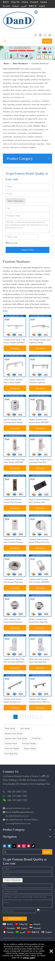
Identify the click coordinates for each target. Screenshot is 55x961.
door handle (25, 728)
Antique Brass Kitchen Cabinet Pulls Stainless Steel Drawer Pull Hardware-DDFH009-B (13, 501)
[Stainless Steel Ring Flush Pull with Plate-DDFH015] (15, 645)
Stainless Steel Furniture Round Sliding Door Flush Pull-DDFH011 (39, 541)
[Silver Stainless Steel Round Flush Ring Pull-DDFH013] (15, 605)
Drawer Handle (30, 749)
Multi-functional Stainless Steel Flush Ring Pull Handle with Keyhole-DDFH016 (39, 660)
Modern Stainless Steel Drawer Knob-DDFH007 (39, 421)
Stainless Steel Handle (13, 734)
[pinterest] (35, 35)
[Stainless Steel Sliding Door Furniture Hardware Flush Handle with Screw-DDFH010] (15, 525)
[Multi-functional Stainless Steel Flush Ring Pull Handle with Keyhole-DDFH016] (40, 645)
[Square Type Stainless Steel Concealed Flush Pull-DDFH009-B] (40, 445)
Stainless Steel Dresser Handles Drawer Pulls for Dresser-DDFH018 (39, 700)
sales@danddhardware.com (18, 808)
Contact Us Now (27, 250)
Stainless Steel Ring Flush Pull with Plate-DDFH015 (14, 660)
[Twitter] (45, 35)
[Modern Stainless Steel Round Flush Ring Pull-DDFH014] (40, 605)
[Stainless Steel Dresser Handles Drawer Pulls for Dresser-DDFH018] (40, 685)
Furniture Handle (29, 743)
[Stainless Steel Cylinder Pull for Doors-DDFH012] (40, 565)
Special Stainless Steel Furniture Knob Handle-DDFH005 (13, 421)
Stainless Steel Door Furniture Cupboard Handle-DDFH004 (37, 381)
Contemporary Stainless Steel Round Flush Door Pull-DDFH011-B (13, 581)
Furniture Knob (11, 743)
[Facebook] (49, 35)
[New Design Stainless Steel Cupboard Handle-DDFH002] (40, 326)
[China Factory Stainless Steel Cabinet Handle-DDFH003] (15, 366)
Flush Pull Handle (12, 749)
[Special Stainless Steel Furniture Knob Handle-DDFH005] (15, 406)
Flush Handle (10, 728)
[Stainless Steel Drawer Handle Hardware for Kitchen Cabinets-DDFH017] (15, 685)
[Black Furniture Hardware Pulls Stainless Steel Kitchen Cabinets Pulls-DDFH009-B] (40, 485)
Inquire (16, 348)
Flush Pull (36, 738)
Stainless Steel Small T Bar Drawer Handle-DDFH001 (15, 341)
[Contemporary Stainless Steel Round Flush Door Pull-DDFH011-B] (15, 565)
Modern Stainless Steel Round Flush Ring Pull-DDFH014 (38, 621)
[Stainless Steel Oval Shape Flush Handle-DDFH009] (15, 445)
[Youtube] (19, 846)
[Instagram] (24, 846)
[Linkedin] (40, 35)
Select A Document (15, 201)
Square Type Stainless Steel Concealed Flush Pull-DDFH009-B (40, 461)
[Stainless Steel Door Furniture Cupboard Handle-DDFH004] (40, 366)
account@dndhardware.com (18, 823)
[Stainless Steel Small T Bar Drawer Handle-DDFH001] (15, 326)
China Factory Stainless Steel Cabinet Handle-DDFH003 (13, 381)
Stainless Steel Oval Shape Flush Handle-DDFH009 (14, 461)
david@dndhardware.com (17, 816)
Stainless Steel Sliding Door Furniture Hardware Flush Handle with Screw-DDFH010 (14, 541)
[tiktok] (33, 846)
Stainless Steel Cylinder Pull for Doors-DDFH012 (39, 580)
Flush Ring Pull (11, 754)
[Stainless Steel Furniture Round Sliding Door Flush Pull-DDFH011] (40, 525)
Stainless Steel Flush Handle (16, 738)
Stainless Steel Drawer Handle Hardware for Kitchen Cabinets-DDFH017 (13, 700)
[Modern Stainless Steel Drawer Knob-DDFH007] (40, 406)
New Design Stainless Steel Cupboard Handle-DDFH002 (40, 341)
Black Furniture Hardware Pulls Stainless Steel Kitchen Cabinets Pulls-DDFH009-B (39, 501)
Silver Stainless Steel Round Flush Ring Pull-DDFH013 (13, 621)
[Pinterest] (28, 846)
